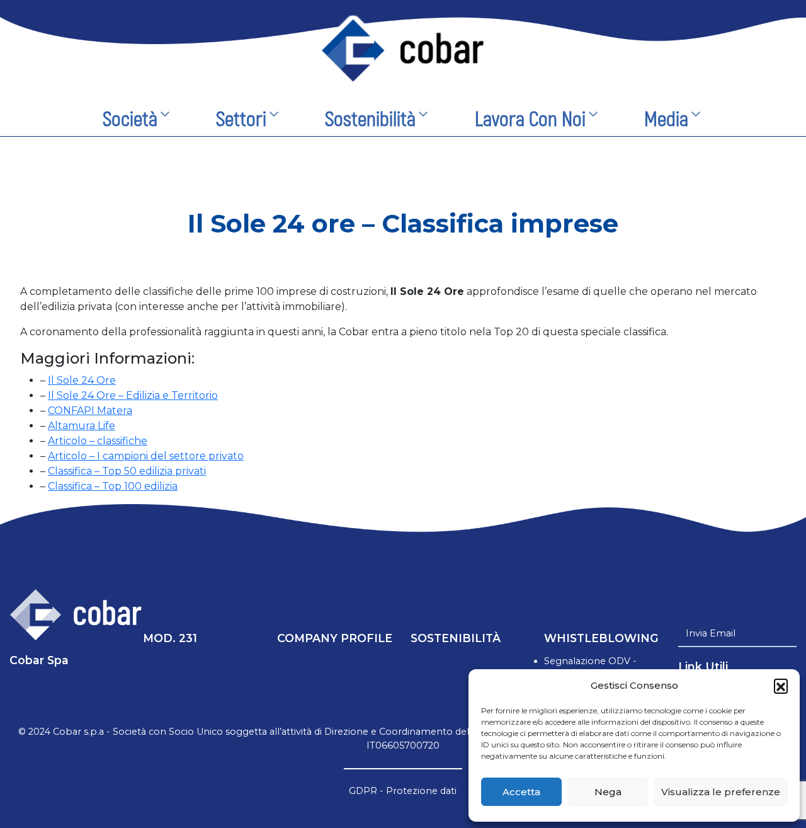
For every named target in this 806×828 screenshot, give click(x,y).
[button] (781, 685)
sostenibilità (370, 119)
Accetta (521, 792)
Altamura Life (81, 426)
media (666, 119)
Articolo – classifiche (97, 441)
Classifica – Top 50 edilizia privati (127, 471)
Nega (608, 792)
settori (241, 119)
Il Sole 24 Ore (82, 380)
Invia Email (710, 633)
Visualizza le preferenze (720, 792)
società (130, 119)
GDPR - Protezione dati (403, 790)
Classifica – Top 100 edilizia (113, 486)
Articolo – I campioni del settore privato (146, 456)
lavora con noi (530, 119)
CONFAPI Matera (90, 411)
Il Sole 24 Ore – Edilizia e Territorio (133, 395)
